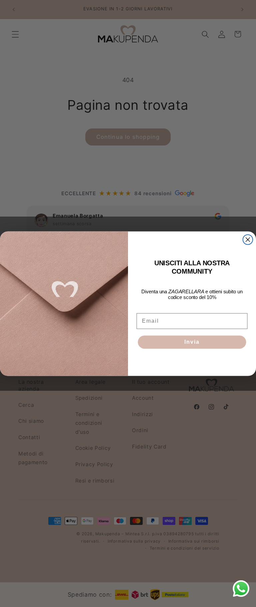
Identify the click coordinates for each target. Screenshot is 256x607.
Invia (191, 342)
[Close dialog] (248, 240)
